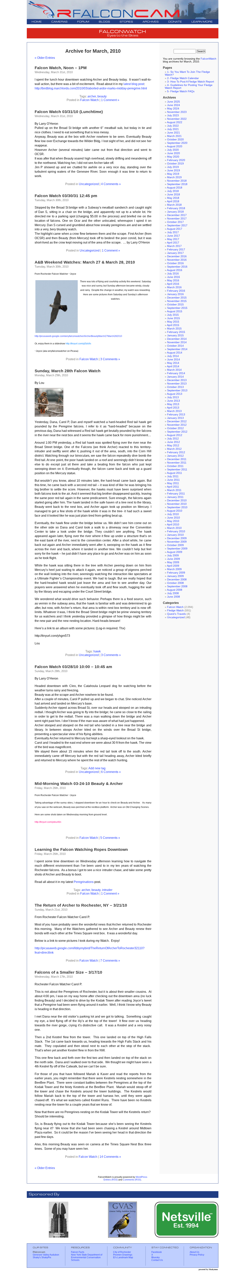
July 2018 (173, 191)
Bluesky (155, 1257)
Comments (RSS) (132, 1179)
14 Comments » (110, 1156)
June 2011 (173, 479)
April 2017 (173, 242)
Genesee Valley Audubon (46, 1254)
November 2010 (177, 503)
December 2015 (177, 297)
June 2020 (173, 153)
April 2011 (173, 486)
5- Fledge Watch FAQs (180, 91)
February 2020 (176, 160)
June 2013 (173, 400)
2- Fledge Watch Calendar (183, 78)
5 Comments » (110, 837)
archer (91, 96)
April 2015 (173, 325)
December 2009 (177, 538)
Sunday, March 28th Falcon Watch (67, 371)
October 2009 (175, 545)
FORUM (83, 22)
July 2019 (173, 167)
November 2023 (177, 112)
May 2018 (173, 198)
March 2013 (174, 411)
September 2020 (177, 143)
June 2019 (173, 170)
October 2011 (175, 466)
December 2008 (177, 579)
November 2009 (177, 541)
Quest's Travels (176, 613)
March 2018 (174, 204)
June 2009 (173, 558)
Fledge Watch (175, 610)
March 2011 (174, 490)
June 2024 (173, 105)
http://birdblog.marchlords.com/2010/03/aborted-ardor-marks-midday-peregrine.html (91, 88)
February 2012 (176, 452)
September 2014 (177, 349)
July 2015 (173, 314)
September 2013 (177, 390)
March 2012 (174, 448)
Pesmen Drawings (122, 1254)
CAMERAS (59, 22)
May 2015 (173, 321)
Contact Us (157, 1260)
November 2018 (177, 180)
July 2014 (173, 356)
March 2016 (174, 287)
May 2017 (173, 239)
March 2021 (174, 136)
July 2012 (173, 438)
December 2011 (176, 459)
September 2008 (177, 586)
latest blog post (133, 84)
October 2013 (175, 387)
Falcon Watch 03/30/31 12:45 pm (66, 195)
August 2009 (174, 552)
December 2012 (177, 421)
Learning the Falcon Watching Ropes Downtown (81, 849)
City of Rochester (122, 1252)
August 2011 (174, 473)
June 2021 (173, 132)
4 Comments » (111, 184)
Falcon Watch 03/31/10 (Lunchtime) (69, 111)
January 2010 (175, 534)
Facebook (156, 1252)
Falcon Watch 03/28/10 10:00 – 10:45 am (73, 666)
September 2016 (177, 266)
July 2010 (173, 514)
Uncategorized (89, 184)
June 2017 (173, 235)
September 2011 (177, 469)
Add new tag (96, 768)
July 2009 (173, 555)
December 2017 (177, 215)
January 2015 (175, 335)
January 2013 (175, 418)
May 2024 (173, 108)
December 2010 (177, 500)
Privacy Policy (197, 1254)
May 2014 (173, 363)
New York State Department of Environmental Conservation (86, 1256)
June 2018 (173, 194)
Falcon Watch (89, 100)
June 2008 (173, 596)
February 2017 (176, 249)
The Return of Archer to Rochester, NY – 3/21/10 (81, 905)
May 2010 (173, 521)
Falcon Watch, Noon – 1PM (61, 68)
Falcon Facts (77, 1252)
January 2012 (175, 455)
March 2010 (174, 528)
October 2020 (175, 139)
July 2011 (173, 476)
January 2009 (175, 576)
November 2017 (177, 218)
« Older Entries (45, 57)
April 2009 (173, 565)
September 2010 (177, 507)
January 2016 (175, 294)
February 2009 (176, 572)
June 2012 (173, 442)
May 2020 (173, 156)
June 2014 (173, 359)
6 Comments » (111, 771)
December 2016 (177, 256)
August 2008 (174, 589)
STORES (126, 22)
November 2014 (177, 342)
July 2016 (173, 273)
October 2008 (175, 583)
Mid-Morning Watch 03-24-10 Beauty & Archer (79, 783)
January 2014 (175, 376)
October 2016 (175, 263)
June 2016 (173, 277)
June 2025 (173, 101)
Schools (75, 1260)
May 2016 (173, 280)
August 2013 (174, 393)
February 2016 (176, 290)
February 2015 (176, 332)
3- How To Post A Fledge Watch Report (190, 81)
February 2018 (176, 208)
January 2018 (175, 211)
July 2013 (173, 397)
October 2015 (175, 304)
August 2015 (174, 311)
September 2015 (177, 308)
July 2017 (173, 232)
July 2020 (173, 149)
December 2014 (177, 338)
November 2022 (177, 118)
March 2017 (174, 246)
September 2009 (177, 548)
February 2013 (176, 414)
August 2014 (174, 352)
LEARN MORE (202, 22)
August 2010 (174, 510)
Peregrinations (84, 881)
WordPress (141, 1177)
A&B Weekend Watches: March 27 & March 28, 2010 (85, 262)
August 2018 (174, 187)
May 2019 (173, 173)
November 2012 (177, 424)
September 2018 (177, 184)
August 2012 (174, 435)
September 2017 (177, 225)
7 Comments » (110, 960)
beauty (102, 96)
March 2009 (174, 569)
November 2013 (177, 383)
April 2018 (173, 201)
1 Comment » (110, 100)
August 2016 (174, 270)
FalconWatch (208, 58)
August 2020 (174, 146)
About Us (194, 1252)
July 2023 (173, 115)
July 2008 (173, 593)
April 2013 (173, 407)
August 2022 (174, 122)
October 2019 (175, 163)
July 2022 (173, 125)
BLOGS (104, 22)
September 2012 (177, 431)
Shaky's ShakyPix (42, 1257)
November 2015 (177, 301)
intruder (107, 890)
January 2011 (175, 497)
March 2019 (174, 177)
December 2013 (177, 380)
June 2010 (173, 517)
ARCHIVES (151, 22)
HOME (37, 22)
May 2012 (173, 445)
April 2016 (173, 283)
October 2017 (175, 222)
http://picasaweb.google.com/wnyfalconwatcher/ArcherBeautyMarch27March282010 (78, 336)
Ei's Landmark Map (123, 1257)
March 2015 (174, 328)
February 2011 (176, 493)
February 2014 (176, 373)
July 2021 (173, 129)
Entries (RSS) (111, 1179)
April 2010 (173, 524)
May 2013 (173, 404)
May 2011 (173, 483)
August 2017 (174, 228)
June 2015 (173, 318)
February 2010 (176, 531)
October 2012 (175, 428)
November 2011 (176, 462)
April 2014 (173, 366)
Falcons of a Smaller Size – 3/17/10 (68, 972)
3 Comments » (110, 359)
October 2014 (175, 345)
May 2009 (173, 562)
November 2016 (177, 259)
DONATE (175, 22)
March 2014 (174, 369)
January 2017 (175, 253)
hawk (97, 651)
